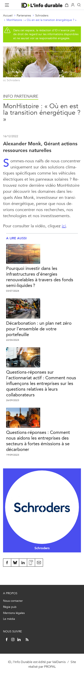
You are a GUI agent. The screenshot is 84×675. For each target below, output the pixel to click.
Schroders (41, 15)
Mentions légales (14, 613)
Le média (9, 619)
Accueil (7, 15)
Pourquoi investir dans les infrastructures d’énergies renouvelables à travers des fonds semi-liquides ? (39, 276)
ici (64, 226)
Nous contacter (13, 601)
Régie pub (10, 607)
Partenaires (24, 15)
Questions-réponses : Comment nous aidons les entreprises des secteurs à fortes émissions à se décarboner (38, 440)
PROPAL (50, 666)
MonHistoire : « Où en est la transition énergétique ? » (41, 20)
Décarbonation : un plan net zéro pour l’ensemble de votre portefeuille (39, 329)
